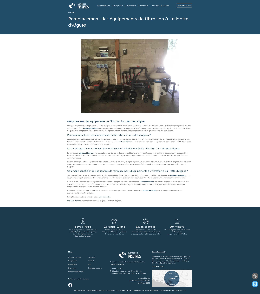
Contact (166, 6)
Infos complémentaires (76, 272)
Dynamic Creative (158, 290)
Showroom (144, 6)
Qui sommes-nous (103, 6)
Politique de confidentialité (96, 290)
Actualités (155, 6)
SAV (89, 264)
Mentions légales (79, 290)
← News (71, 12)
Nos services (131, 6)
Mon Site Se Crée (144, 290)
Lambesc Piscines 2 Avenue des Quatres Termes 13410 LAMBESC (139, 280)
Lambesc (121, 264)
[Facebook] (70, 285)
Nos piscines (118, 6)
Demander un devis (95, 268)
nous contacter (104, 197)
